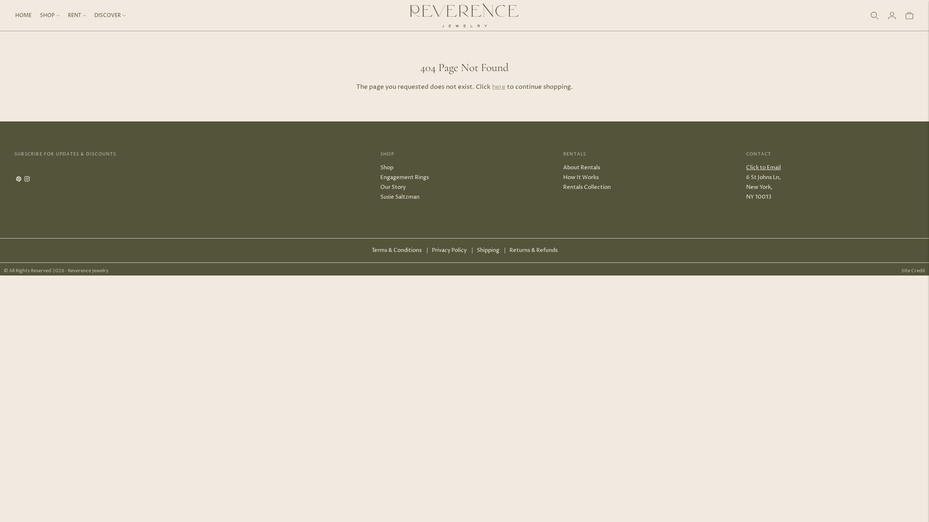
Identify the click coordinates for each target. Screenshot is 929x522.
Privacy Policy (449, 250)
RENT (74, 15)
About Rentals (581, 167)
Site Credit (913, 271)
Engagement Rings (404, 177)
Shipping (488, 250)
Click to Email (763, 167)
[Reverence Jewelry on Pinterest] (18, 180)
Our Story (393, 187)
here (499, 87)
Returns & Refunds (533, 250)
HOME (23, 15)
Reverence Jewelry (88, 271)
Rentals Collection (587, 187)
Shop (386, 167)
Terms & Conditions (397, 250)
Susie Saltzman (400, 197)
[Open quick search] (874, 16)
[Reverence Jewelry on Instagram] (27, 180)
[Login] (892, 16)
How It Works (581, 177)
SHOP (47, 15)
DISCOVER (107, 15)
